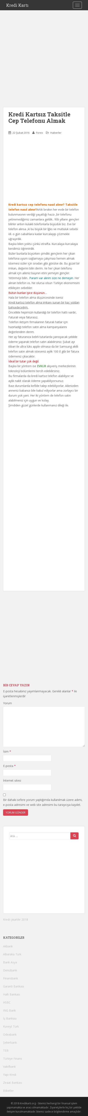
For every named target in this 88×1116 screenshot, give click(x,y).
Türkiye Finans (12, 1058)
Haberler (55, 133)
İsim (7, 751)
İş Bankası (10, 1018)
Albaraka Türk (12, 954)
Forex (39, 133)
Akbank (8, 946)
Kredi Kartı (17, 5)
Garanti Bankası (13, 986)
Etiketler (8, 1091)
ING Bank (9, 1010)
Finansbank (10, 978)
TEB (6, 1050)
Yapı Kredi (9, 1075)
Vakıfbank (9, 1066)
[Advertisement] (44, 63)
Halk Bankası (11, 994)
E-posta (9, 766)
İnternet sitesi (12, 780)
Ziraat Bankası (12, 1083)
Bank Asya (10, 962)
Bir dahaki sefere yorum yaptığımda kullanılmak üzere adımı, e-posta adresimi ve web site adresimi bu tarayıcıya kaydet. (42, 802)
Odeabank (10, 1034)
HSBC (7, 1002)
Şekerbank (10, 1042)
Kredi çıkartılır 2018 (15, 919)
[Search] (74, 835)
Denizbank (10, 970)
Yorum (7, 703)
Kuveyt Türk (11, 1026)
